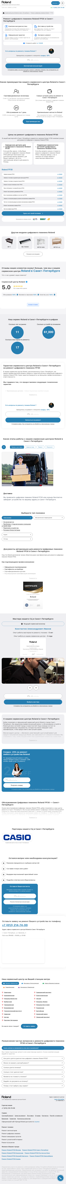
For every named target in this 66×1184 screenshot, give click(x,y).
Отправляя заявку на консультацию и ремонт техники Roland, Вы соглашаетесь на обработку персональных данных (19, 908)
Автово (6, 1017)
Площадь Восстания (43, 1005)
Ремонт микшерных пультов (11, 1136)
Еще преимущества (33, 121)
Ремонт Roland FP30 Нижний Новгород (15, 1156)
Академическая (9, 995)
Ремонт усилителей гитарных (12, 1139)
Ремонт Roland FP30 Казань (11, 1159)
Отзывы (37, 1116)
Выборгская (8, 1001)
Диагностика (30, 447)
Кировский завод (42, 1014)
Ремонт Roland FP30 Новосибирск (41, 1156)
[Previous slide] (30, 687)
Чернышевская (9, 1005)
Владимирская (9, 1008)
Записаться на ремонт (33, 420)
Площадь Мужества (10, 998)
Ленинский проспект (43, 1017)
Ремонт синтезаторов (9, 1130)
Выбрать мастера (33, 702)
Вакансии (5, 1119)
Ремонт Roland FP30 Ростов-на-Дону (37, 1153)
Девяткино (7, 992)
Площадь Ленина (41, 1001)
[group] (17, 838)
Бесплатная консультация (33, 66)
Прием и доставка (16, 447)
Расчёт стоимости (56, 1116)
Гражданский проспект (43, 992)
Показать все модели (33, 254)
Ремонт (40, 447)
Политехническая (42, 995)
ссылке (36, 1122)
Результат (50, 447)
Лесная (38, 998)
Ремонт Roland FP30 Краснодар (12, 1153)
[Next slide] (36, 687)
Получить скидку (17, 785)
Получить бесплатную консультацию (20, 901)
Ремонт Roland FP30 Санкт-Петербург (35, 1150)
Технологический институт (13, 1011)
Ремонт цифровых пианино (11, 1133)
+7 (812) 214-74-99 (58, 7)
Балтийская (40, 1011)
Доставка (30, 1116)
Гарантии (13, 1119)
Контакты (45, 1116)
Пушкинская (40, 1008)
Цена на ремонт (20, 1116)
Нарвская (7, 1014)
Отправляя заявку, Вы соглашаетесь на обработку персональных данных (33, 424)
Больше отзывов (33, 304)
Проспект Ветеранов (11, 1020)
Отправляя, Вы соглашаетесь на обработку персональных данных (33, 706)
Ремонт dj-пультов (8, 1142)
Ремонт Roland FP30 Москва (11, 1150)
